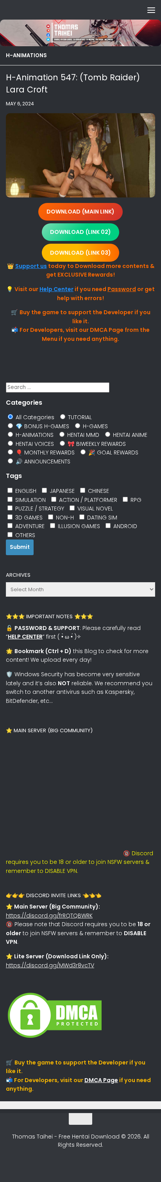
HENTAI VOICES (34, 444)
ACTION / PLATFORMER (87, 500)
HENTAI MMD (82, 435)
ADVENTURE (29, 526)
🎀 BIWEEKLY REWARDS (96, 444)
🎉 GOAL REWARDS (112, 452)
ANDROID (124, 526)
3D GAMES (28, 517)
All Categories (34, 417)
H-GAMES (94, 426)
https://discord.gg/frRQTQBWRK (49, 916)
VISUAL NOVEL (94, 508)
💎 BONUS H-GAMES (41, 426)
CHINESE (97, 491)
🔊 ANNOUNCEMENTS (42, 461)
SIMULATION (30, 500)
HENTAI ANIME (129, 435)
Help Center (56, 289)
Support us (31, 266)
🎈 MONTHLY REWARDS (44, 452)
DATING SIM (101, 517)
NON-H (64, 517)
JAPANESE (61, 491)
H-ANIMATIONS (26, 55)
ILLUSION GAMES (78, 526)
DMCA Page (101, 1080)
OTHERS (24, 535)
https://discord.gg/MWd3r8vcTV (50, 965)
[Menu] (151, 10)
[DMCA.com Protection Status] (55, 1038)
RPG (135, 500)
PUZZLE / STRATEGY (39, 508)
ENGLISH (25, 491)
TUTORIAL (79, 417)
